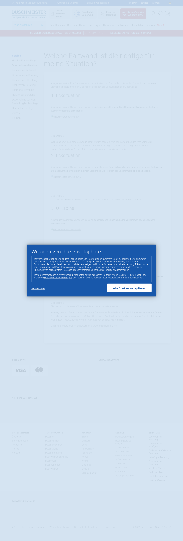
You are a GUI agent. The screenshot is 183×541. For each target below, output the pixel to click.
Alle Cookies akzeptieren (129, 288)
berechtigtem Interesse (60, 269)
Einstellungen (38, 288)
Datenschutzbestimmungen (58, 277)
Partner (113, 267)
